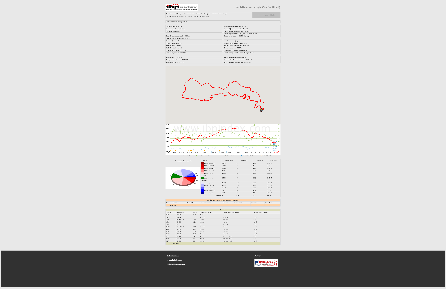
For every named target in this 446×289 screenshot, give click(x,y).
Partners (257, 256)
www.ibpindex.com (174, 260)
